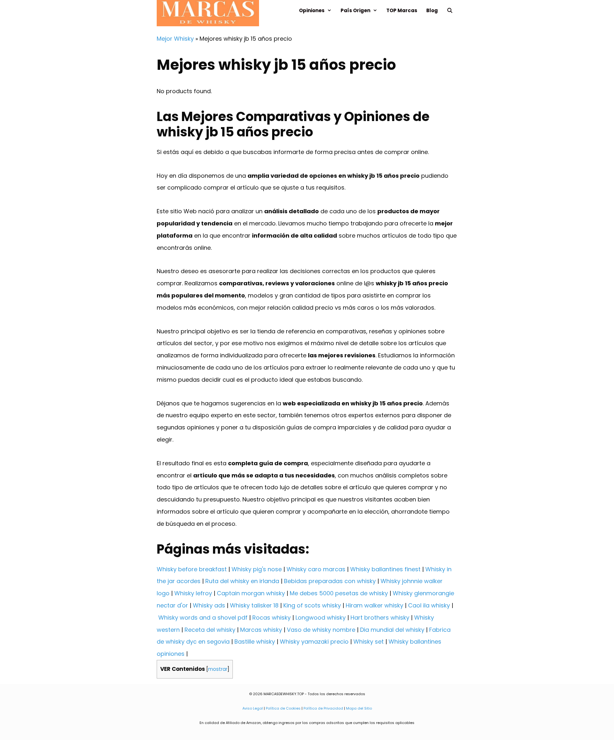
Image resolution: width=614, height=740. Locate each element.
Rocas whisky (271, 618)
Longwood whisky (320, 618)
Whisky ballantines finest (385, 569)
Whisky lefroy (193, 593)
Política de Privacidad (323, 708)
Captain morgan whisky (251, 593)
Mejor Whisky (175, 39)
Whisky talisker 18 (254, 605)
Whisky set (368, 642)
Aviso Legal (252, 708)
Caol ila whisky (429, 605)
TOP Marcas (401, 10)
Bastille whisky (254, 642)
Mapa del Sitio (359, 708)
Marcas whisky (261, 630)
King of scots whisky (312, 605)
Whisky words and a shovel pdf (203, 618)
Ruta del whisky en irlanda (242, 581)
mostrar (217, 669)
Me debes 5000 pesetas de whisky (339, 593)
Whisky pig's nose (257, 569)
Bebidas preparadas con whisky (330, 581)
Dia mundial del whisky (392, 630)
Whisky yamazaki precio (314, 642)
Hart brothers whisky (379, 618)
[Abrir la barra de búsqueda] (449, 10)
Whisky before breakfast (192, 569)
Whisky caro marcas (316, 569)
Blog (432, 10)
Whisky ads (209, 605)
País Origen (355, 10)
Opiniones (312, 10)
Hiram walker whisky (374, 605)
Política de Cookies (283, 708)
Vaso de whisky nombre (321, 630)
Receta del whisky (210, 630)
